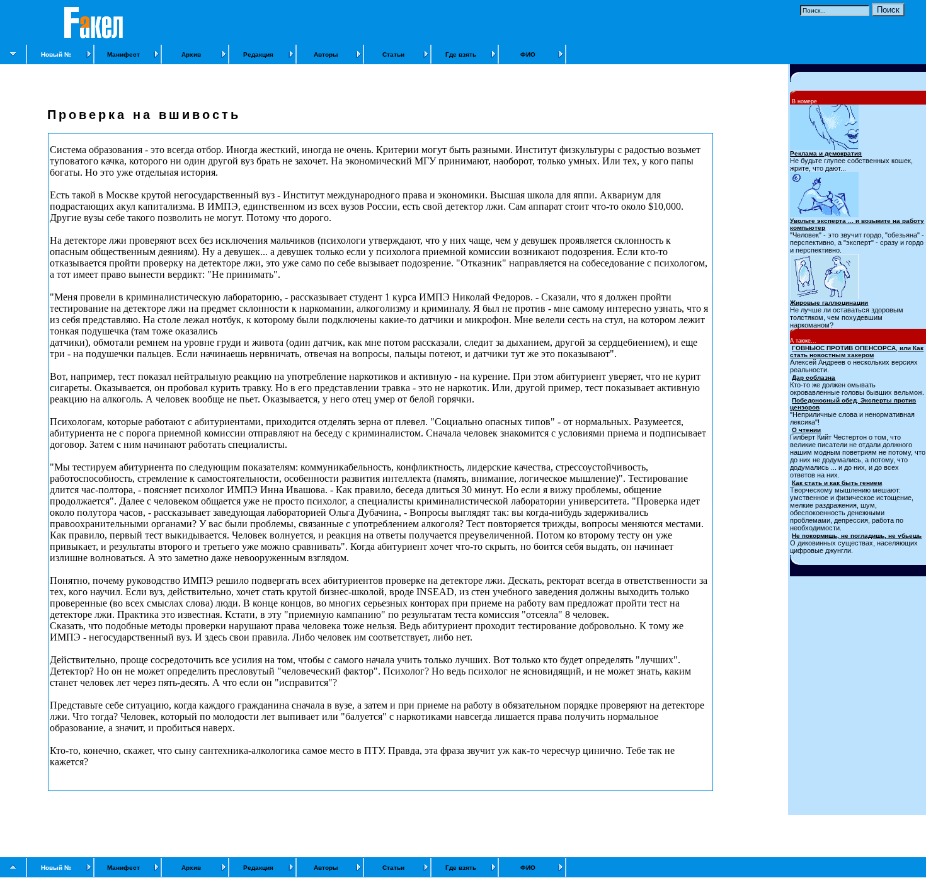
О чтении (806, 429)
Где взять (460, 54)
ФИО (527, 54)
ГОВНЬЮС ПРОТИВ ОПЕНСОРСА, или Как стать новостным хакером (856, 351)
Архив (191, 54)
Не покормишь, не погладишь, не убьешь (857, 535)
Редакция (258, 54)
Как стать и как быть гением (837, 482)
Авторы (326, 54)
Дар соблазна (813, 377)
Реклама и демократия (826, 153)
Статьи (393, 54)
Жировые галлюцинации (829, 302)
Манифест (123, 54)
